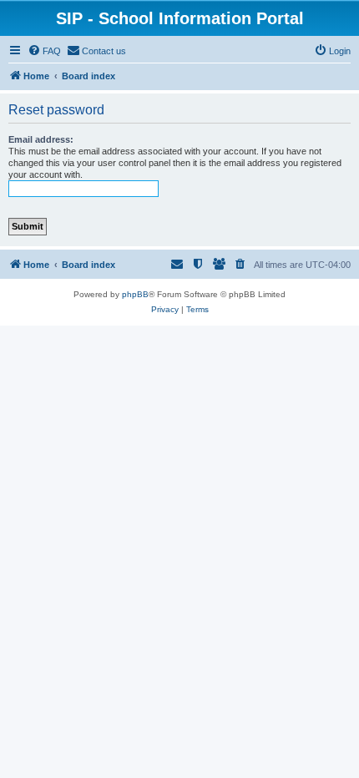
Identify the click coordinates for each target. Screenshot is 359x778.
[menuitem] (44, 51)
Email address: (40, 139)
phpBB (135, 294)
